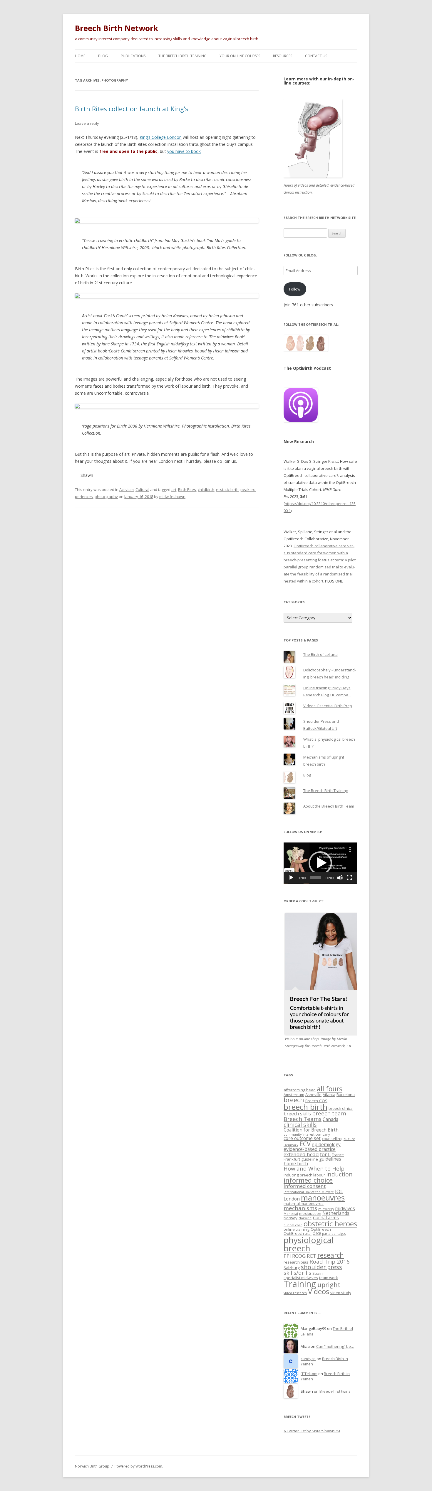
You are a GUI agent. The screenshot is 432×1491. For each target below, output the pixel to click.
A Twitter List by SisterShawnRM (312, 1430)
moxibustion (310, 1213)
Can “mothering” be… (335, 1346)
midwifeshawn (172, 496)
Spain (317, 1273)
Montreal (291, 1214)
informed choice (308, 1180)
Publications (133, 55)
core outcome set (302, 1138)
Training (300, 1284)
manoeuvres (323, 1197)
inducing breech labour (304, 1175)
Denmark (291, 1145)
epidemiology (326, 1144)
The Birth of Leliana (320, 654)
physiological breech (309, 1244)
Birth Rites (187, 489)
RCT (311, 1255)
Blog (103, 55)
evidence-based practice (310, 1149)
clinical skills (300, 1125)
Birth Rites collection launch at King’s (131, 108)
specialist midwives (301, 1277)
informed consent (305, 1186)
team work (328, 1277)
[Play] (291, 878)
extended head (301, 1154)
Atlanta (329, 1094)
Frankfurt (292, 1159)
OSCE (317, 1234)
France (338, 1154)
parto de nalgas (334, 1234)
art (173, 489)
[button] (320, 863)
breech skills (297, 1113)
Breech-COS (316, 1100)
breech (294, 1099)
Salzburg (292, 1267)
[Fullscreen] (349, 878)
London (292, 1198)
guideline (309, 1159)
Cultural (142, 489)
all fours (329, 1088)
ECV (305, 1143)
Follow (294, 289)
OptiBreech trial (298, 1233)
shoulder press (321, 1267)
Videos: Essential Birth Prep (327, 705)
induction (339, 1174)
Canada (330, 1119)
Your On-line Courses (240, 55)
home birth (296, 1163)
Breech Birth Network (116, 28)
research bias (296, 1262)
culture (349, 1139)
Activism (126, 489)
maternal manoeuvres (304, 1203)
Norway (290, 1217)
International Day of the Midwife (309, 1192)
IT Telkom (309, 1373)
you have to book (184, 151)
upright (328, 1284)
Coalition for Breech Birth (311, 1130)
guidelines (330, 1159)
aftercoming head (300, 1090)
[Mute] (340, 878)
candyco (308, 1358)
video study (340, 1292)
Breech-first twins (335, 1391)
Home (80, 55)
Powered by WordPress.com (138, 1466)
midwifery (326, 1209)
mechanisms (300, 1208)
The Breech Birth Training (182, 55)
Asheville (313, 1094)
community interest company (307, 1134)
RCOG (299, 1255)
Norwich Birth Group (92, 1466)
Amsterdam (294, 1094)
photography (106, 496)
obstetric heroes (330, 1223)
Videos (318, 1291)
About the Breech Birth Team (328, 806)
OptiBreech (321, 1229)
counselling (332, 1138)
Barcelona (345, 1094)
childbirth (206, 489)
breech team (329, 1113)
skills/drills (297, 1272)
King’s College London (161, 137)
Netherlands (335, 1213)
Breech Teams (303, 1118)
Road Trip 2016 (329, 1261)
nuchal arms (326, 1217)
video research (295, 1293)
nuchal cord (293, 1225)
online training (296, 1229)
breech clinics (341, 1108)
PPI (287, 1255)
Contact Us (316, 55)
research (330, 1255)
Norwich (305, 1218)
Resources (282, 55)
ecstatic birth (227, 489)
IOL (339, 1191)
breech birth (305, 1107)
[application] (320, 863)
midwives (345, 1208)
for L (325, 1154)
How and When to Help (314, 1168)
